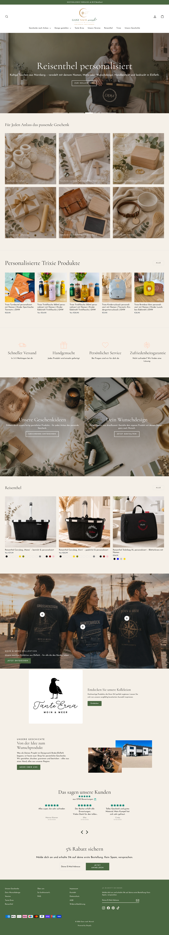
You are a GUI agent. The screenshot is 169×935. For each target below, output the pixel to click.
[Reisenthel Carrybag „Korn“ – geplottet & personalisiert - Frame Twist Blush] (80, 556)
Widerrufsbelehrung (77, 904)
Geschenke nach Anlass (39, 28)
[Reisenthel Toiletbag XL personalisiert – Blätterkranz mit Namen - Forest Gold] (124, 559)
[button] (82, 832)
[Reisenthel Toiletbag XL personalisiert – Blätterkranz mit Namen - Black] (114, 559)
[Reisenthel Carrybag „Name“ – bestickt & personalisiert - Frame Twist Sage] (33, 556)
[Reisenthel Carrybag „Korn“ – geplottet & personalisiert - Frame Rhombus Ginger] (70, 556)
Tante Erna (79, 28)
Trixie (118, 28)
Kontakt (73, 892)
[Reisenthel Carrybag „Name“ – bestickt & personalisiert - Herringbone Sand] (43, 556)
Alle (158, 263)
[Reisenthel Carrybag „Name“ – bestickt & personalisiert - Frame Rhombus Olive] (23, 556)
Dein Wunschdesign (12, 892)
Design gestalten (62, 28)
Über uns (40, 889)
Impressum (74, 889)
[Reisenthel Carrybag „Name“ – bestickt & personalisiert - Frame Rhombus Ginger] (16, 556)
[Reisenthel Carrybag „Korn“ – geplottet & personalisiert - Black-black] (64, 556)
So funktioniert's (43, 892)
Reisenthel (108, 28)
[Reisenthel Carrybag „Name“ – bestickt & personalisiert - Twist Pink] (53, 556)
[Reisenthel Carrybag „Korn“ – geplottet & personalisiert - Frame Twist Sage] (87, 556)
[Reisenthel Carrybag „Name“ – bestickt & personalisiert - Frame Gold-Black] (13, 556)
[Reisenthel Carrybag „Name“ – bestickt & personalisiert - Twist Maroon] (50, 556)
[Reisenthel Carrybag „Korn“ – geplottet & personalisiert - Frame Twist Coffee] (84, 556)
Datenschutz (74, 896)
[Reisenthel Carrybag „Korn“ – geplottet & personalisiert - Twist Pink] (107, 556)
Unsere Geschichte (132, 28)
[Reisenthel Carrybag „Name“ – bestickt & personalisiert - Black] (6, 556)
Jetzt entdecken (18, 661)
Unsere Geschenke (12, 889)
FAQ (39, 896)
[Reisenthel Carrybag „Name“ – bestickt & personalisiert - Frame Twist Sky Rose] (37, 556)
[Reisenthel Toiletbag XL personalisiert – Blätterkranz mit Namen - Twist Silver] (121, 559)
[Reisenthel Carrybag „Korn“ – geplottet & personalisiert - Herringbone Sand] (97, 556)
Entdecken (95, 703)
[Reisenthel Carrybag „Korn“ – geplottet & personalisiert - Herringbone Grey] (94, 556)
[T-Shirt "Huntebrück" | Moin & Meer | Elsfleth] (82, 626)
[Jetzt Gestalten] (126, 426)
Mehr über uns (29, 767)
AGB (71, 900)
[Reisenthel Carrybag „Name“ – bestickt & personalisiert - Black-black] (10, 556)
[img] (84, 796)
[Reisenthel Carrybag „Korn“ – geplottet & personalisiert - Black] (60, 556)
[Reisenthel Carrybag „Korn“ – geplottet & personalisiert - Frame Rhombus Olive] (77, 556)
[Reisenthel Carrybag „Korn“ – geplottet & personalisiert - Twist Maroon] (104, 556)
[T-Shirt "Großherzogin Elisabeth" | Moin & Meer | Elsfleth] (42, 614)
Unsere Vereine (94, 28)
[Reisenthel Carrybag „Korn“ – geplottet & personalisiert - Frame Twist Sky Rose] (90, 556)
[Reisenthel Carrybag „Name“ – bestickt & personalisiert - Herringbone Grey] (40, 556)
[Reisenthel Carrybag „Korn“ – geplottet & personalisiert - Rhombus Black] (100, 556)
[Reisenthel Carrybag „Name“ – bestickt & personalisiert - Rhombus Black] (47, 556)
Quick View (19, 300)
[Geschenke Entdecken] (42, 426)
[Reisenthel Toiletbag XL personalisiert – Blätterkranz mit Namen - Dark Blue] (118, 559)
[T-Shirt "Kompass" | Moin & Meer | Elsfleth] (126, 618)
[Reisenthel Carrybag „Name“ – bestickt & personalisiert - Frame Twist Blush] (26, 556)
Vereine (8, 896)
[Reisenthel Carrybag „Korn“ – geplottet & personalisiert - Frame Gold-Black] (67, 556)
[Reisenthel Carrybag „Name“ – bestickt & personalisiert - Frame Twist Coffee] (30, 556)
